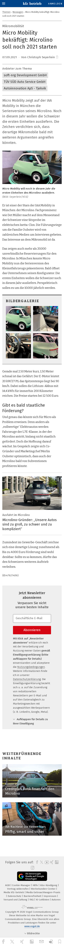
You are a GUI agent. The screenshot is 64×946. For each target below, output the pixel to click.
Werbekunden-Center (43, 888)
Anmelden (55, 3)
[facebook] (3, 941)
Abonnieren (32, 630)
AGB (7, 885)
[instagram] (32, 868)
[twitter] (12, 941)
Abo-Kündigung (49, 885)
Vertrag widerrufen (18, 888)
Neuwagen (18, 12)
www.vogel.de (32, 926)
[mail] (41, 941)
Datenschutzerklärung (27, 679)
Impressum (50, 896)
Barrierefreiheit (33, 896)
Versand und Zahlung (16, 899)
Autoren (56, 899)
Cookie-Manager (21, 885)
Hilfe (36, 885)
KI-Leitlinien (43, 899)
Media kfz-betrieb (14, 892)
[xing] (22, 941)
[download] (51, 941)
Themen (6, 12)
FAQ (32, 899)
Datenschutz (15, 896)
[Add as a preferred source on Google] (32, 876)
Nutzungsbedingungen (31, 667)
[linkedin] (32, 941)
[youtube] (46, 862)
